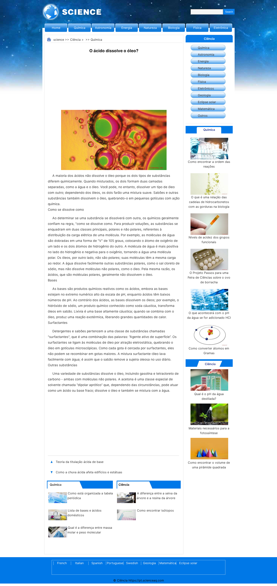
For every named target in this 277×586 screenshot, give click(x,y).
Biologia (174, 28)
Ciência (75, 39)
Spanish (97, 563)
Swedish (132, 563)
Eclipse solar (207, 102)
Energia (126, 28)
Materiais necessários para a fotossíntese (209, 430)
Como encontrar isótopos (155, 510)
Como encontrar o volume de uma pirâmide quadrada (209, 465)
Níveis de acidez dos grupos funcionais (209, 239)
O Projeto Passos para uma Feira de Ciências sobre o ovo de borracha (209, 277)
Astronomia (103, 28)
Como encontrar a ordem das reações (209, 164)
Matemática (206, 109)
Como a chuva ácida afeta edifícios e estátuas (89, 472)
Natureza (150, 28)
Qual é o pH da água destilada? (209, 396)
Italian (79, 563)
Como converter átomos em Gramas (209, 350)
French (62, 563)
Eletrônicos (206, 88)
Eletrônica (221, 28)
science (58, 39)
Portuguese (114, 563)
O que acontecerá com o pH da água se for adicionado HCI (209, 315)
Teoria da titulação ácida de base (79, 462)
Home (56, 28)
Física (197, 28)
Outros (202, 115)
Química (79, 28)
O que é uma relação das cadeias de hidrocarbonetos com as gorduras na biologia (208, 201)
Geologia (204, 95)
